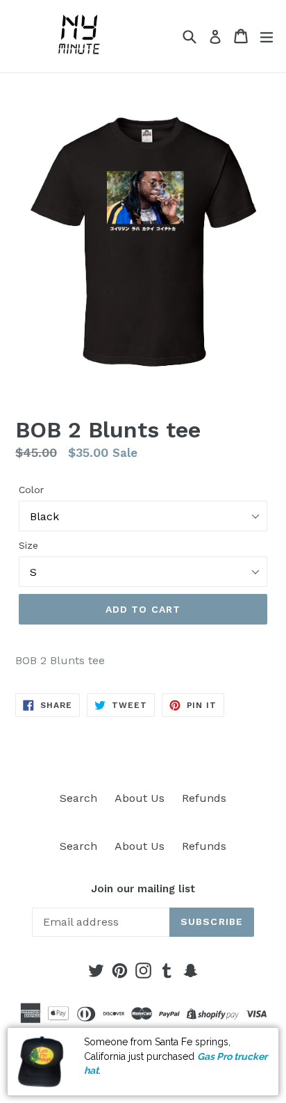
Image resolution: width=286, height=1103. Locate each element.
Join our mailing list (143, 889)
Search (78, 798)
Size (28, 545)
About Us (140, 798)
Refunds (204, 798)
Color (31, 489)
